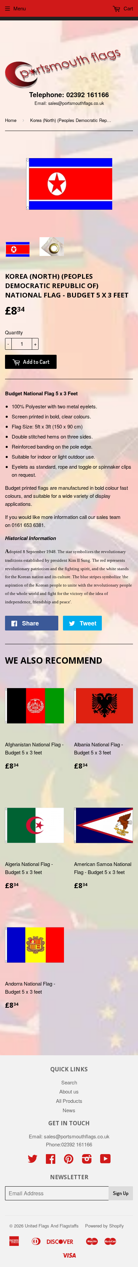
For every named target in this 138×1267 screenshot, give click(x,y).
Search (69, 1082)
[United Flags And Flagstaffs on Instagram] (87, 1160)
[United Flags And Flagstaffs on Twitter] (32, 1160)
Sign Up (121, 1193)
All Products (69, 1100)
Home (10, 120)
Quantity (14, 332)
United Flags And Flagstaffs (52, 1225)
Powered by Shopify (104, 1225)
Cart (127, 8)
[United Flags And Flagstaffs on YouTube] (105, 1160)
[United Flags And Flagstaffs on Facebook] (51, 1160)
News (69, 1110)
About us (69, 1091)
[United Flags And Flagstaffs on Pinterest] (69, 1160)
